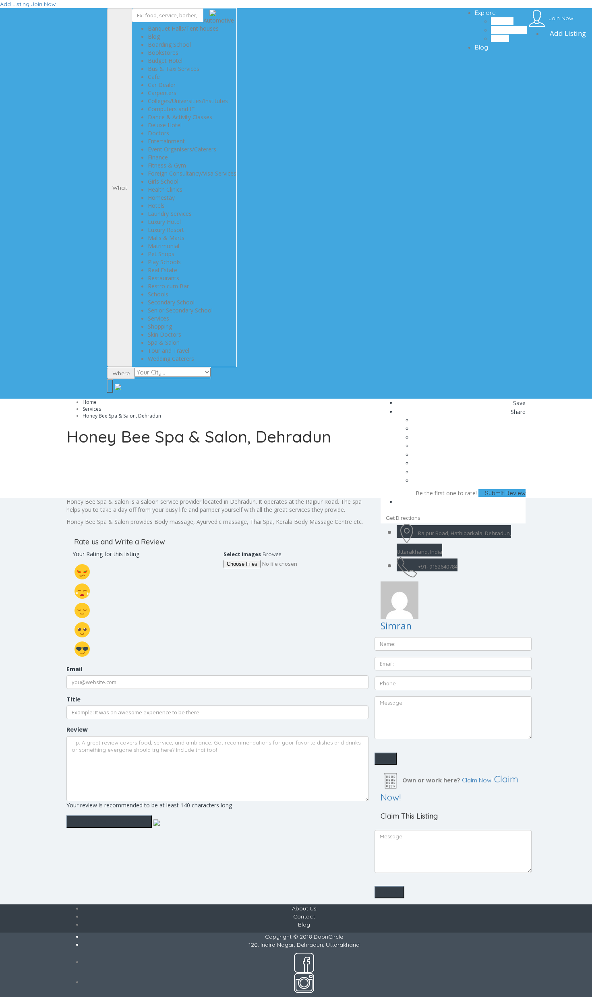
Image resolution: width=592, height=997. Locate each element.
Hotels (500, 38)
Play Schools (509, 30)
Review (77, 729)
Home (90, 402)
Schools (502, 21)
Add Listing (14, 4)
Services (92, 408)
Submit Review (504, 493)
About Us (304, 908)
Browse (272, 554)
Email (74, 669)
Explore (485, 13)
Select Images (242, 554)
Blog (481, 47)
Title (73, 699)
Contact (304, 916)
